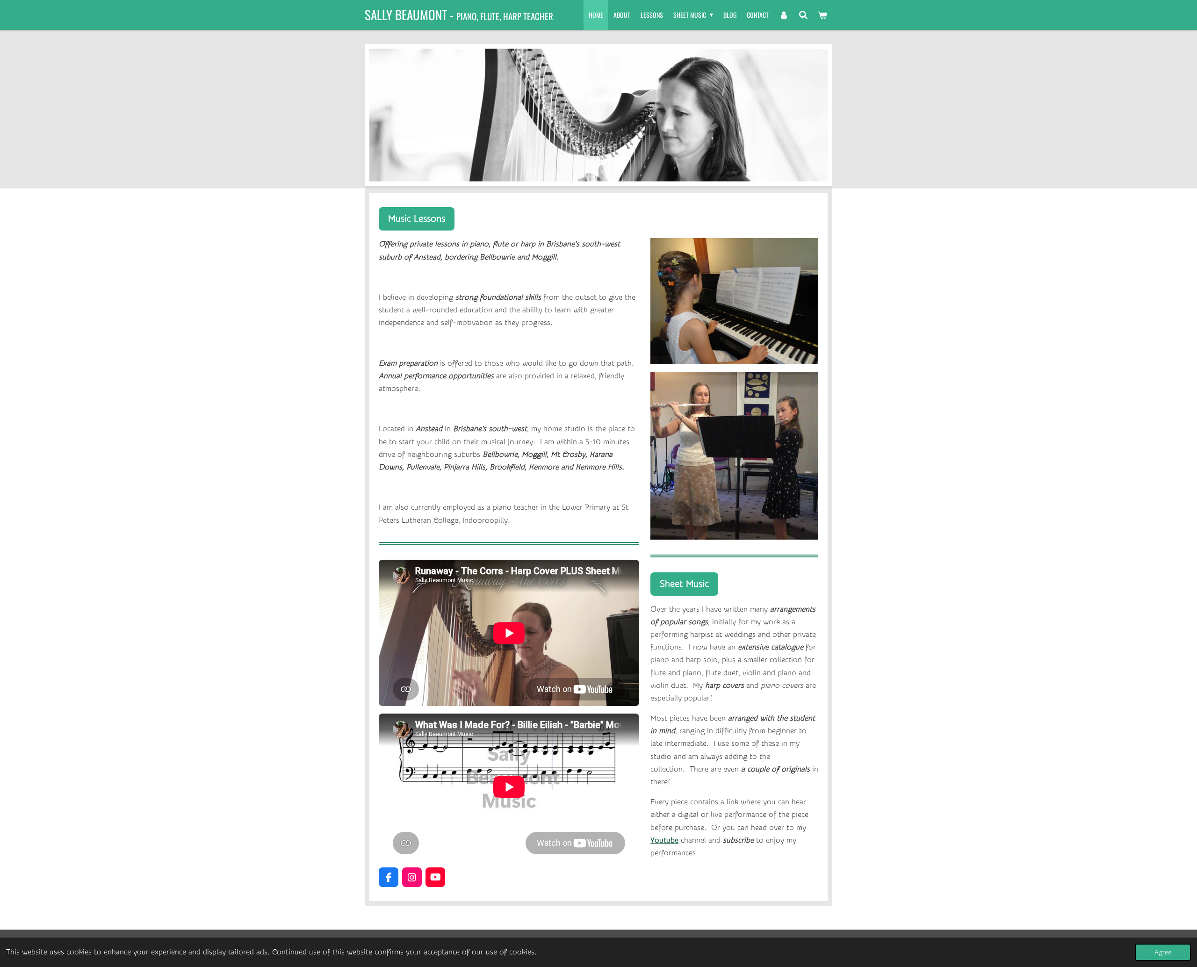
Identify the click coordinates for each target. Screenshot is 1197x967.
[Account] (783, 15)
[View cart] (822, 15)
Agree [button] (1162, 952)
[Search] (803, 15)
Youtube (664, 840)
